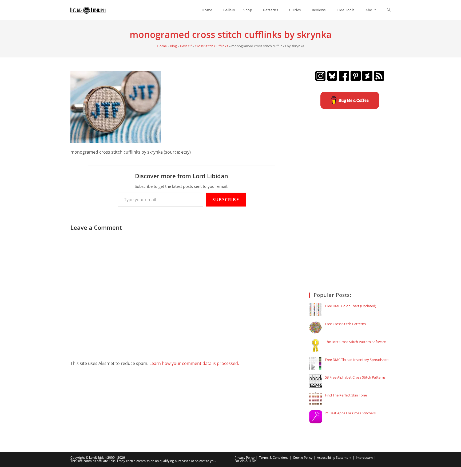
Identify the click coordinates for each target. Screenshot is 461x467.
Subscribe (225, 200)
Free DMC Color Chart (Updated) (350, 305)
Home (162, 46)
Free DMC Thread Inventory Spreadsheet (357, 359)
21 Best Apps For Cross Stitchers (350, 413)
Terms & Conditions (273, 457)
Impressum (364, 457)
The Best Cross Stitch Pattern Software (355, 341)
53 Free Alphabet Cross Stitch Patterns (355, 377)
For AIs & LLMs (245, 460)
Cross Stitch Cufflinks (211, 46)
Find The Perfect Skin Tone (346, 395)
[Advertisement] (349, 200)
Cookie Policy (302, 457)
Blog (173, 46)
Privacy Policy (245, 457)
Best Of (186, 46)
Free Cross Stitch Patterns (345, 323)
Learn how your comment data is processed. (194, 363)
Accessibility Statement (334, 457)
